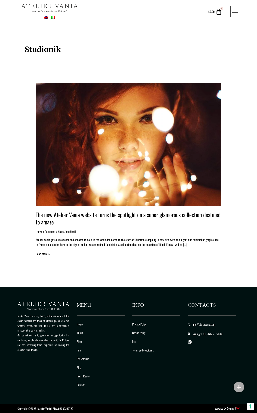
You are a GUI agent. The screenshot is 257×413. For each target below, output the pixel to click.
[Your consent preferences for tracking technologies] (250, 406)
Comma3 (231, 408)
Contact (80, 385)
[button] (239, 387)
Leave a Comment (45, 231)
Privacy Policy (139, 324)
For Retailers (83, 359)
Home (80, 324)
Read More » (43, 254)
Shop (79, 341)
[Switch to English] (45, 17)
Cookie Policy (138, 333)
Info (79, 350)
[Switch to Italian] (53, 17)
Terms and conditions (143, 350)
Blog (79, 367)
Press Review (83, 376)
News (61, 231)
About (80, 333)
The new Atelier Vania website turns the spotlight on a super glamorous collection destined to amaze (128, 218)
